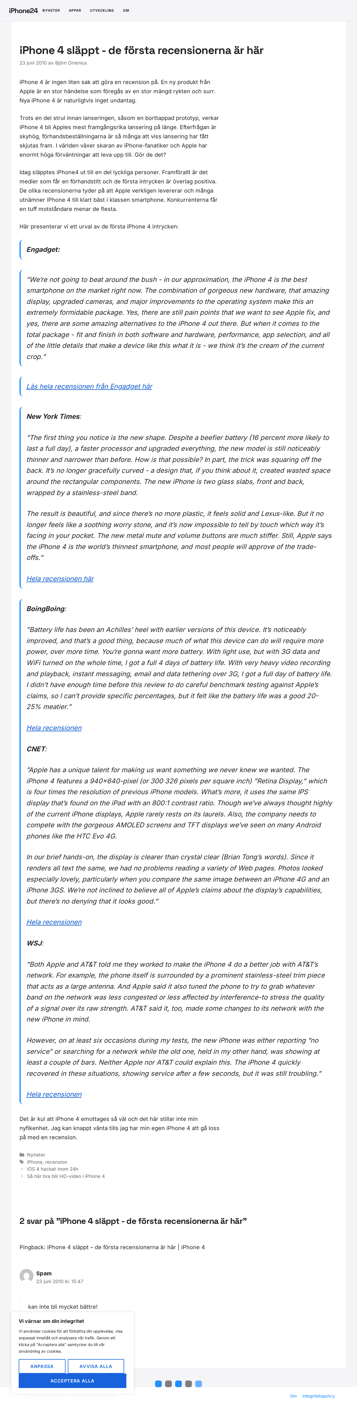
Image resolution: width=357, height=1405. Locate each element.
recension (56, 1162)
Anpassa (42, 1366)
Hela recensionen (53, 728)
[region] (72, 1353)
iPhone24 (23, 10)
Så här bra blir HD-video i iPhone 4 (66, 1176)
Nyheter (51, 10)
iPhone (34, 1162)
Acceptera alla (72, 1381)
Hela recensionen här (59, 579)
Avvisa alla (95, 1366)
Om (126, 10)
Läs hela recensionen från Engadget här (89, 386)
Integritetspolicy (318, 1396)
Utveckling (102, 10)
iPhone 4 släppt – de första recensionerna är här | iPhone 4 (126, 1247)
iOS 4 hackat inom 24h (52, 1169)
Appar (75, 10)
